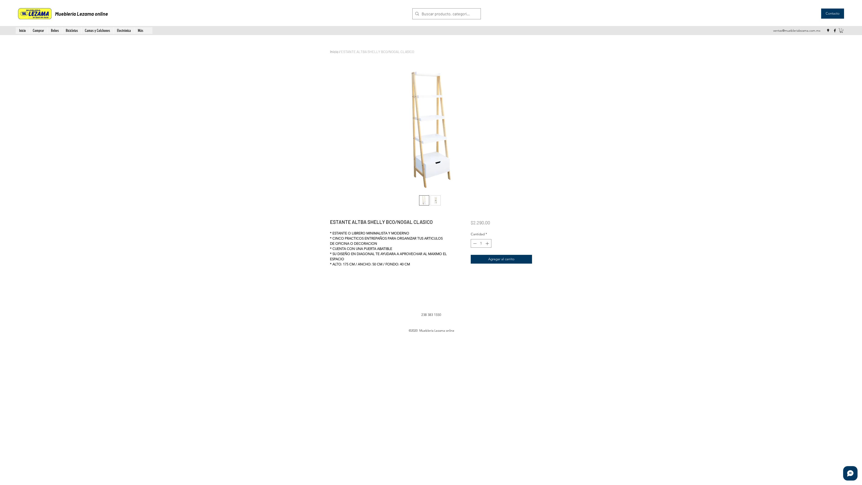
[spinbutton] (481, 243)
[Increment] (488, 243)
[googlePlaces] (828, 30)
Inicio (334, 51)
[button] (841, 30)
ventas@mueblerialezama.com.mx (796, 31)
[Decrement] (474, 243)
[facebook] (835, 30)
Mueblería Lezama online (81, 14)
